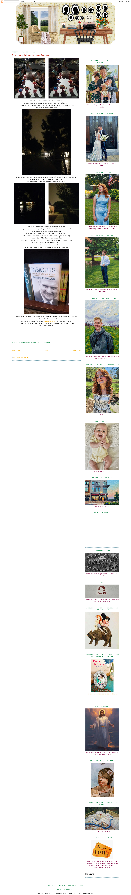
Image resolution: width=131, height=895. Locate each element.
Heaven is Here (49, 321)
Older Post (77, 350)
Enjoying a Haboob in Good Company (30, 55)
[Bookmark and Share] (20, 357)
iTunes (114, 694)
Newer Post (16, 350)
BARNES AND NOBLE (102, 694)
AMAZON (90, 694)
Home (46, 350)
